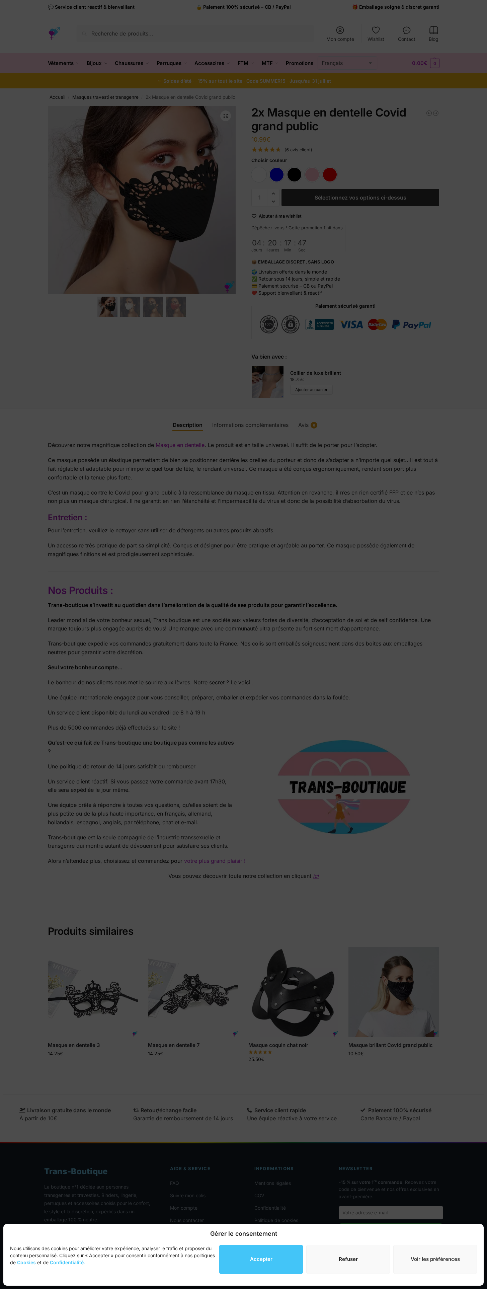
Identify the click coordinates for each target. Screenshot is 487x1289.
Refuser (348, 1259)
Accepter (261, 1259)
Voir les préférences (435, 1259)
